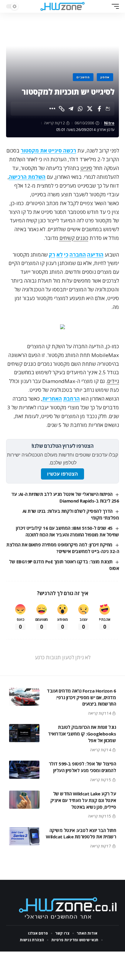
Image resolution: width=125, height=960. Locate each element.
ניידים (113, 381)
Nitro (109, 123)
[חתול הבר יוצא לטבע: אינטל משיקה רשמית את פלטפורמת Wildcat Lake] (24, 836)
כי (66, 254)
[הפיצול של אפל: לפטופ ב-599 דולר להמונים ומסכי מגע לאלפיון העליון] (24, 770)
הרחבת (71, 398)
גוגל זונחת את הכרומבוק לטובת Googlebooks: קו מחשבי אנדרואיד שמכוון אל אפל (82, 733)
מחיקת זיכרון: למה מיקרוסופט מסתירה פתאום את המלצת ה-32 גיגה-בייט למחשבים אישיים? (62, 548)
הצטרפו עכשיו (62, 474)
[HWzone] (62, 6)
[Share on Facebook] (99, 108)
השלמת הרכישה (27, 176)
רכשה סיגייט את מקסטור (48, 150)
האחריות (52, 398)
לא (59, 254)
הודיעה (95, 254)
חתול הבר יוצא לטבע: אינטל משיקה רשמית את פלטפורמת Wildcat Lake (81, 833)
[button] (114, 6)
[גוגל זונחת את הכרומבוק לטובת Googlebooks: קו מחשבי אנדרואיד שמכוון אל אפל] (24, 733)
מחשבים (83, 77)
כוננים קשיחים (73, 237)
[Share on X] (90, 108)
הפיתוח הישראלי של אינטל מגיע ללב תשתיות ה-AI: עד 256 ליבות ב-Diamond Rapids (65, 497)
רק (52, 254)
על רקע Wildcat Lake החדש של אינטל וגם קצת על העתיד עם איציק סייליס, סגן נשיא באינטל (83, 800)
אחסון (105, 77)
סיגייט (86, 168)
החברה (77, 254)
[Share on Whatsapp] (80, 108)
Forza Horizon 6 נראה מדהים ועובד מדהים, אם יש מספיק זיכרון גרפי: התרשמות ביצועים (81, 697)
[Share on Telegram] (71, 108)
